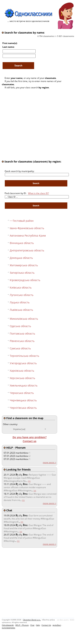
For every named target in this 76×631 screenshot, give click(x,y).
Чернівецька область (23, 400)
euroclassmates (8, 628)
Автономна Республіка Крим (28, 235)
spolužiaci (57, 625)
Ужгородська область (23, 363)
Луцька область (20, 302)
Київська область (21, 287)
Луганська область (21, 295)
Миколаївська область (24, 318)
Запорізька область (22, 272)
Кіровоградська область (25, 280)
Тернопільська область (24, 356)
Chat (32, 625)
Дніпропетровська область (27, 250)
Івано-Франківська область (27, 228)
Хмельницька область (23, 385)
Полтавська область (22, 333)
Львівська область (21, 310)
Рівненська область (22, 341)
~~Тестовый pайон (22, 220)
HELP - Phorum (22, 625)
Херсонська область (22, 378)
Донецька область (21, 258)
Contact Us (46, 625)
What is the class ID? (38, 193)
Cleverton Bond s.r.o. (32, 620)
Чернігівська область (23, 407)
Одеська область (20, 326)
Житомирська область (24, 265)
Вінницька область (22, 243)
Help (38, 625)
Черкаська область (22, 393)
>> (29, 481)
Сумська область (20, 348)
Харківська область (22, 370)
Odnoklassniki (8, 625)
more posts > (49, 462)
